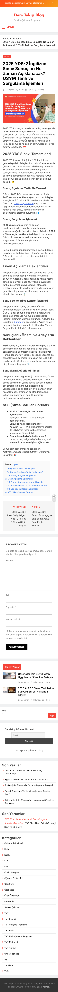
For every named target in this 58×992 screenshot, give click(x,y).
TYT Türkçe (10, 948)
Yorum (10, 560)
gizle (16, 465)
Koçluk (7, 855)
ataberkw (9, 89)
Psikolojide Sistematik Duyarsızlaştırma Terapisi (23, 3)
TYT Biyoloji (10, 919)
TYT (6, 913)
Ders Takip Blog (29, 15)
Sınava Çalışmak (12, 907)
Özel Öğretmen (11, 895)
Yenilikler (9, 965)
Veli (6, 959)
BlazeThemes (43, 987)
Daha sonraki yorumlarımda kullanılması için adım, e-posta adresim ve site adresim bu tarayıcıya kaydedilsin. (29, 634)
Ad (8, 595)
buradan (18, 322)
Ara (4, 710)
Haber (7, 56)
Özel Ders (9, 890)
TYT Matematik (12, 942)
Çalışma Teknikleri (13, 843)
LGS (6, 866)
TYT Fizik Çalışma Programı (18, 936)
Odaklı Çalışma (11, 872)
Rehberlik (9, 901)
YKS (6, 971)
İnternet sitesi (13, 619)
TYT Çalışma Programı (15, 924)
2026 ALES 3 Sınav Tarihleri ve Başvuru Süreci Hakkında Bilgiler (36, 691)
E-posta (11, 607)
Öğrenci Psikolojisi (13, 878)
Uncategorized (11, 954)
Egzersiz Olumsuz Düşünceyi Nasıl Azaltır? (26, 779)
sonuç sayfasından (24, 203)
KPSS (7, 860)
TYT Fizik (9, 930)
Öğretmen (9, 884)
